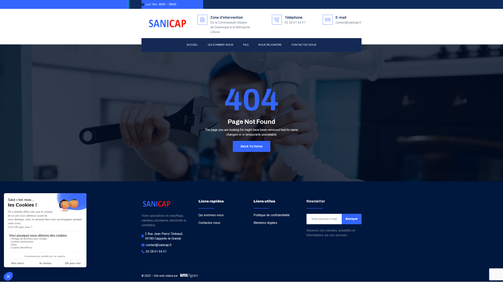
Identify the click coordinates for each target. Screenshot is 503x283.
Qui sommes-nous (220, 44)
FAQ (246, 44)
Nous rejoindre (270, 44)
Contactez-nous (303, 44)
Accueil (192, 44)
